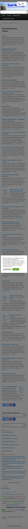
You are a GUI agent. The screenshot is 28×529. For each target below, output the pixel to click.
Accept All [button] (15, 269)
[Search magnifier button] (26, 12)
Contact (9, 15)
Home (3, 15)
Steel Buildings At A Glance (8, 18)
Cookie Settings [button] (7, 269)
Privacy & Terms (16, 15)
